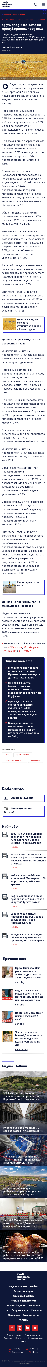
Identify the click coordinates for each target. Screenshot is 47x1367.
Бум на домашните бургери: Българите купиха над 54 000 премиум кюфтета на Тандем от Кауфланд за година (22, 709)
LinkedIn (11, 651)
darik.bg (19, 982)
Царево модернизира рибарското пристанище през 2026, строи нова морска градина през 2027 (22, 1193)
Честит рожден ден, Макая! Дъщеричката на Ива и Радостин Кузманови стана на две (28, 1038)
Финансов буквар (23, 1296)
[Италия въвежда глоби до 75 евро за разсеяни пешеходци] (23, 1119)
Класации (36, 1310)
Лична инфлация (22, 797)
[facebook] (12, 1328)
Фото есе (14, 1315)
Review (34, 1286)
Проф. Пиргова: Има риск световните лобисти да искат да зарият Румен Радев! (28, 972)
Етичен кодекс (35, 1338)
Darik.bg (16, 1348)
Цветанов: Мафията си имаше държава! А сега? (29, 1016)
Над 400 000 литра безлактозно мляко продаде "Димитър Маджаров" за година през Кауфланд (24, 689)
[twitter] (35, 1328)
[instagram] (19, 1328)
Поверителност (32, 1335)
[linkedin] (27, 1328)
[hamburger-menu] (43, 4)
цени (7, 754)
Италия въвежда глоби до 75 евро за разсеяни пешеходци (21, 1129)
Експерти (35, 1305)
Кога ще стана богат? (18, 810)
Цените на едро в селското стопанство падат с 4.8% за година (29, 324)
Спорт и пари (20, 1310)
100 (7, 1310)
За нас (24, 1341)
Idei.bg (35, 1352)
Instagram (33, 647)
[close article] (44, 12)
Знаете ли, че (31, 1315)
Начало (6, 14)
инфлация (35, 760)
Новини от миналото (23, 1300)
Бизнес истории (24, 1291)
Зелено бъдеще (16, 1305)
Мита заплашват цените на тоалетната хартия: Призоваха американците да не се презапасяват (24, 672)
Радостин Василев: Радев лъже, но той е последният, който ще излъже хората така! (29, 995)
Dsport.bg (33, 1348)
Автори (23, 1319)
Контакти (20, 1338)
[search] (35, 4)
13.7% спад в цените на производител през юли (24, 19)
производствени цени (14, 760)
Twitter (26, 651)
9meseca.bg (21, 1049)
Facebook (16, 647)
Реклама (8, 1338)
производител (23, 754)
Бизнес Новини (18, 14)
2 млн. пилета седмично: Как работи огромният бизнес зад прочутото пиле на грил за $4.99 (23, 1255)
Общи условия (14, 1335)
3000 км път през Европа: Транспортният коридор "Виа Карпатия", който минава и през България (23, 1097)
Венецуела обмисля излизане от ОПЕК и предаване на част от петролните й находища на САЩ (23, 730)
